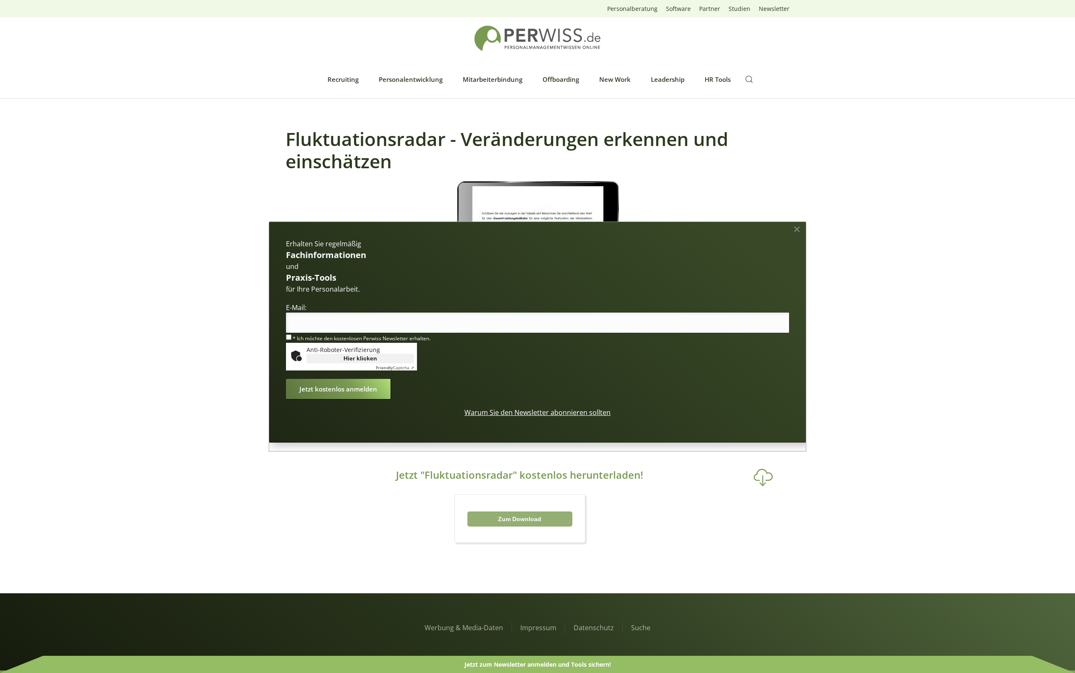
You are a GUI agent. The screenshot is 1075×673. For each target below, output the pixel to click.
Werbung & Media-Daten (464, 627)
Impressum (538, 627)
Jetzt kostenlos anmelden (338, 389)
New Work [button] (615, 79)
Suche (640, 627)
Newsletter (774, 9)
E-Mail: (296, 307)
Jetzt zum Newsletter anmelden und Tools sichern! (537, 664)
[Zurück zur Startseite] (537, 39)
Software (678, 9)
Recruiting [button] (343, 79)
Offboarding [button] (561, 79)
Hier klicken (360, 358)
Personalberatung (632, 9)
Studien (739, 9)
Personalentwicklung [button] (411, 79)
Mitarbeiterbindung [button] (492, 79)
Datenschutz (594, 627)
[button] (749, 79)
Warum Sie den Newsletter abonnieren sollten (537, 412)
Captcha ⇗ (395, 367)
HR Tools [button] (718, 79)
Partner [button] (709, 9)
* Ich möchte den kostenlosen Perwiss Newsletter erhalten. (360, 338)
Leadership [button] (667, 79)
